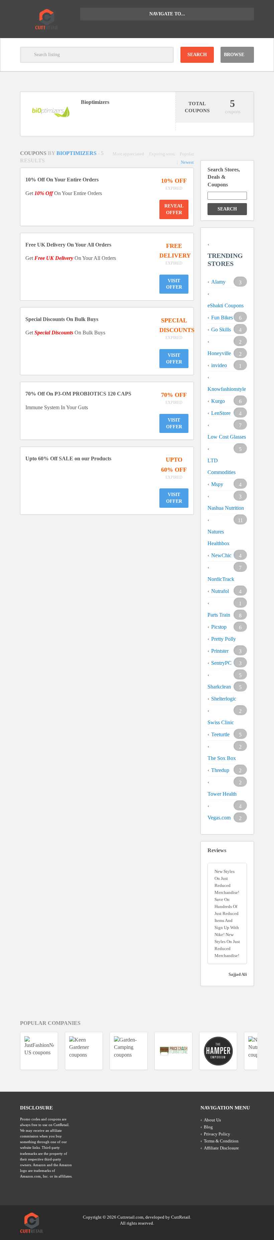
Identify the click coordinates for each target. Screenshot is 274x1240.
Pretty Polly (223, 639)
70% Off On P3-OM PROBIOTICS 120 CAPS (78, 394)
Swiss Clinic (221, 722)
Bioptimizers (77, 153)
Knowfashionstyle (227, 389)
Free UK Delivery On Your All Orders (68, 245)
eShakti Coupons (226, 305)
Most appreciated (128, 153)
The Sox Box (222, 758)
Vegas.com (219, 817)
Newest (187, 162)
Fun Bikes (222, 317)
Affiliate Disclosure (221, 1147)
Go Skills (221, 329)
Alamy (218, 282)
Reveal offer (173, 209)
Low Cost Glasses (227, 437)
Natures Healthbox (219, 537)
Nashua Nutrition (226, 508)
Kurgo (218, 401)
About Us (212, 1119)
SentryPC (221, 663)
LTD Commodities (222, 466)
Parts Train (219, 615)
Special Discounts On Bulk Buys (61, 319)
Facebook (248, 1216)
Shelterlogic (223, 699)
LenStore (221, 413)
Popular (187, 153)
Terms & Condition (221, 1140)
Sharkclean (219, 686)
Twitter (223, 1216)
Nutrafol (220, 591)
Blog (208, 1126)
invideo (219, 365)
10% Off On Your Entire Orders (62, 179)
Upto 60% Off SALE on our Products (68, 458)
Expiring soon (162, 153)
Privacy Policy (217, 1133)
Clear (165, 54)
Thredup (220, 770)
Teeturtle (220, 734)
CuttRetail (180, 1217)
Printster (220, 651)
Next (144, 1078)
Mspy (217, 484)
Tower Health (222, 794)
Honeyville (219, 353)
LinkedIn (235, 1216)
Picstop (219, 627)
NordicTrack (221, 579)
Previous (129, 1078)
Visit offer (174, 284)
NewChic (221, 555)
